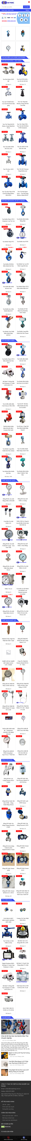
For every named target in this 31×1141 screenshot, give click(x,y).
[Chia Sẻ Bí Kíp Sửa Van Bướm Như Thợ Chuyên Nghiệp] (15, 1027)
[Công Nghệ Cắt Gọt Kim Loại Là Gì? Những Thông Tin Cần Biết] (4, 1072)
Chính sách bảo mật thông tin (9, 1120)
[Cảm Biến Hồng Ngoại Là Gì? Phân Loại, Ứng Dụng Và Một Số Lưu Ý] (4, 1064)
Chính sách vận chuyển (8, 1106)
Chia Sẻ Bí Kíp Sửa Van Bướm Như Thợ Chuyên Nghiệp (14, 1037)
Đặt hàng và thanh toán (8, 1118)
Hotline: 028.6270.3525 (8, 1139)
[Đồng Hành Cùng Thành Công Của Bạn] (7, 2)
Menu (27, 10)
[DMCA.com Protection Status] (6, 1126)
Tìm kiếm (26, 7)
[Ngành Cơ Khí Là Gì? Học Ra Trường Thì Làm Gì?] (4, 1055)
